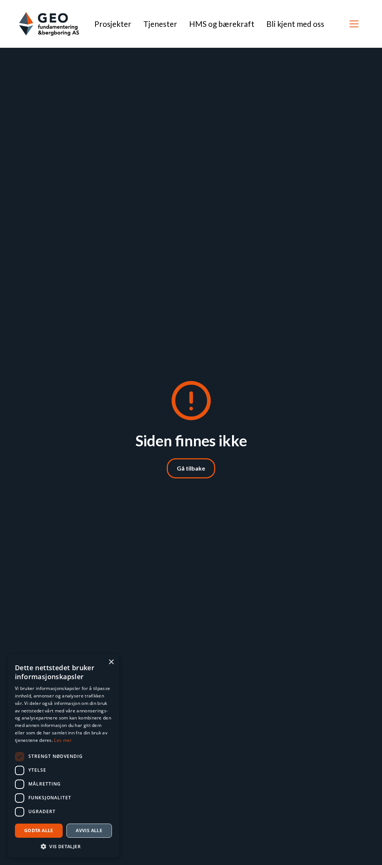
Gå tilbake (191, 468)
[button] (354, 24)
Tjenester (160, 23)
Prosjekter (112, 23)
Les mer (63, 740)
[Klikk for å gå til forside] (49, 24)
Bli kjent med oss (295, 23)
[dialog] (63, 756)
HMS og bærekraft (221, 23)
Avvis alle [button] (89, 830)
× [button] (111, 662)
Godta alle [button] (38, 830)
